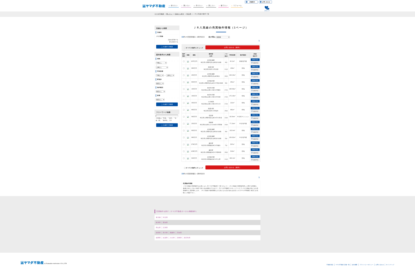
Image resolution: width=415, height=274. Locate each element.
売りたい (199, 5)
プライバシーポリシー (366, 264)
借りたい (174, 5)
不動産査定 (329, 264)
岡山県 (158, 227)
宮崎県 (179, 238)
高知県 (179, 232)
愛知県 (165, 222)
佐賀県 (165, 238)
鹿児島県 (187, 238)
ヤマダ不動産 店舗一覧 (343, 264)
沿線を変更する (173, 40)
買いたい (186, 5)
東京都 (158, 217)
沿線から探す (179, 14)
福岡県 (158, 238)
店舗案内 (252, 2)
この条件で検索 (167, 47)
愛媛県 (172, 232)
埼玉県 (188, 14)
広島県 (165, 227)
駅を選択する (173, 42)
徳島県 (158, 232)
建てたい (224, 5)
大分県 (172, 238)
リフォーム (237, 5)
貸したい (211, 5)
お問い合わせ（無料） (232, 47)
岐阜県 (158, 222)
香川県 (165, 232)
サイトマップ (390, 264)
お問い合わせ (266, 2)
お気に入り (267, 10)
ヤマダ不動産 (159, 14)
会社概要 (354, 264)
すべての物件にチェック (194, 48)
